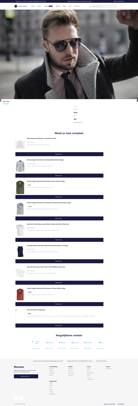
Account (51, 370)
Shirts (88, 368)
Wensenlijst (52, 373)
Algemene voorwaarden (109, 404)
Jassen (88, 375)
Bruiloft (51, 383)
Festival (51, 385)
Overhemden (90, 373)
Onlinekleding (53, 366)
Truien (88, 377)
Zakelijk (51, 391)
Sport (50, 387)
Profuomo (70, 370)
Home (32, 6)
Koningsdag (52, 394)
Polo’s (88, 370)
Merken (58, 6)
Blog (64, 6)
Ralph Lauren (71, 373)
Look (70, 6)
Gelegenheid (53, 381)
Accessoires (90, 379)
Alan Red (70, 368)
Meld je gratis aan (25, 376)
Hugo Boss (6, 103)
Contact (51, 375)
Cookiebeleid (121, 404)
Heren (39, 6)
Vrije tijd (51, 389)
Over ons (77, 6)
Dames (46, 6)
